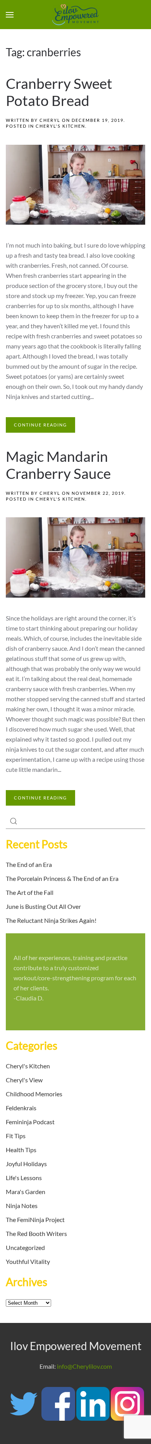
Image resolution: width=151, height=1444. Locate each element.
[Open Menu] (10, 14)
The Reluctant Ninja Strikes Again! (51, 920)
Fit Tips (16, 1135)
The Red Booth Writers (36, 1233)
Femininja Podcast (30, 1121)
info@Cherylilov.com (84, 1366)
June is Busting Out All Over (43, 906)
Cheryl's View (24, 1079)
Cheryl (49, 120)
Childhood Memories (34, 1093)
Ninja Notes (22, 1205)
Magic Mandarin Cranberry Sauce (58, 465)
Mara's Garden (25, 1191)
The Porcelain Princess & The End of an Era (62, 878)
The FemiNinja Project (35, 1219)
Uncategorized (25, 1247)
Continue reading (40, 424)
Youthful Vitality (28, 1261)
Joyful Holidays (26, 1163)
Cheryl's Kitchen (60, 125)
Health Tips (21, 1149)
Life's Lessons (24, 1177)
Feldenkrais (21, 1107)
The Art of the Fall (29, 892)
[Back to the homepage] (75, 14)
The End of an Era (29, 864)
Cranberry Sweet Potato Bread (59, 92)
